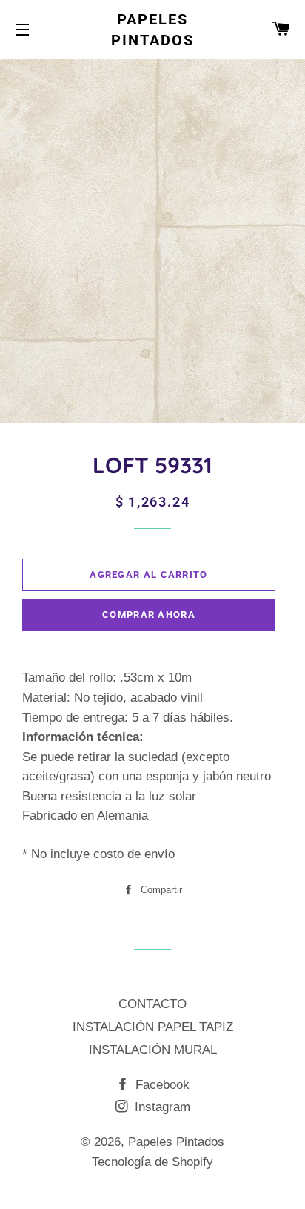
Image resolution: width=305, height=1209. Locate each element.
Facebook (161, 1085)
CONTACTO (152, 1004)
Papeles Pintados (152, 29)
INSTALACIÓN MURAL (153, 1050)
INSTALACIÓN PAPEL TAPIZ (153, 1027)
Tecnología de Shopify (152, 1162)
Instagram (160, 1107)
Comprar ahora (148, 614)
